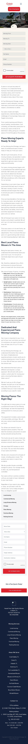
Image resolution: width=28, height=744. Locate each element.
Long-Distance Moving (10, 502)
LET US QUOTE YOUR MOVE (14, 77)
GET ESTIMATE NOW (14, 571)
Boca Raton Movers (14, 690)
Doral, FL (14, 660)
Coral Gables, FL (14, 657)
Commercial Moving (9, 499)
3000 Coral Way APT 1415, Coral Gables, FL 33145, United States (15, 715)
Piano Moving (7, 509)
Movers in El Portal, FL (14, 677)
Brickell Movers (14, 693)
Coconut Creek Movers (14, 687)
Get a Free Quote (14, 9)
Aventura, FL (14, 667)
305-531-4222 (15, 719)
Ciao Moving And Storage (11, 351)
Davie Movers (14, 680)
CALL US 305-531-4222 (15, 590)
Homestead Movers (14, 673)
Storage (6, 506)
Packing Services (8, 516)
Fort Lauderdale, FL (14, 670)
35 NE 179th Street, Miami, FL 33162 (15, 708)
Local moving (7, 495)
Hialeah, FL (14, 663)
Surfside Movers (14, 683)
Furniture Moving (8, 513)
